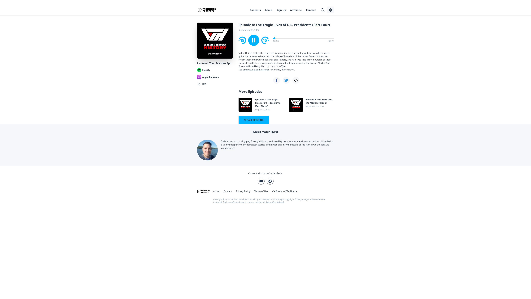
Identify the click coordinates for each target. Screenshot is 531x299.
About (268, 10)
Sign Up (281, 10)
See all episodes (254, 120)
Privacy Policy (243, 191)
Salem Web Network (275, 202)
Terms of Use (261, 191)
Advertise (296, 10)
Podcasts (255, 10)
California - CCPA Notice (284, 191)
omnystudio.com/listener (256, 69)
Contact (311, 10)
